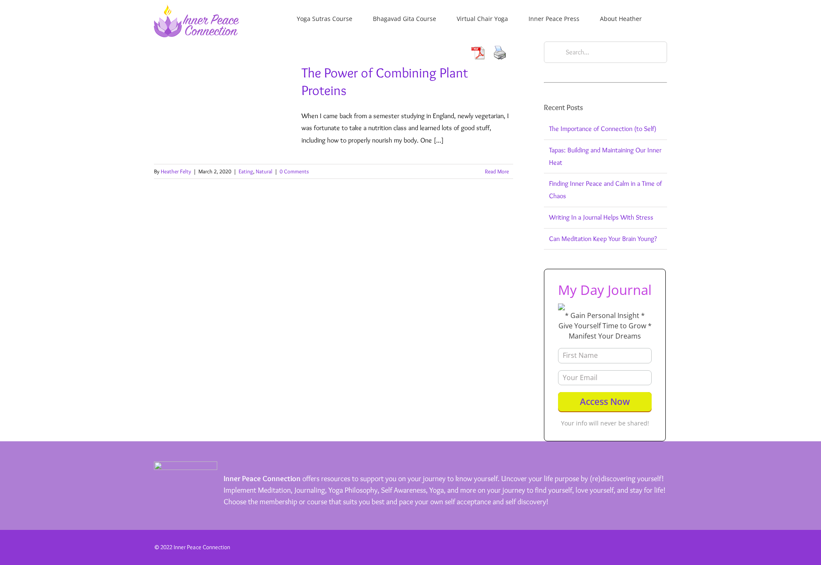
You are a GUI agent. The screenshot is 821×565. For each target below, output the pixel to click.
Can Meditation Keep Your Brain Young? (603, 239)
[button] (664, 18)
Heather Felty (176, 171)
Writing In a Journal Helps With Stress (601, 217)
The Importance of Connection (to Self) (602, 129)
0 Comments (294, 171)
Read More (497, 171)
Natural (264, 171)
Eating (246, 171)
